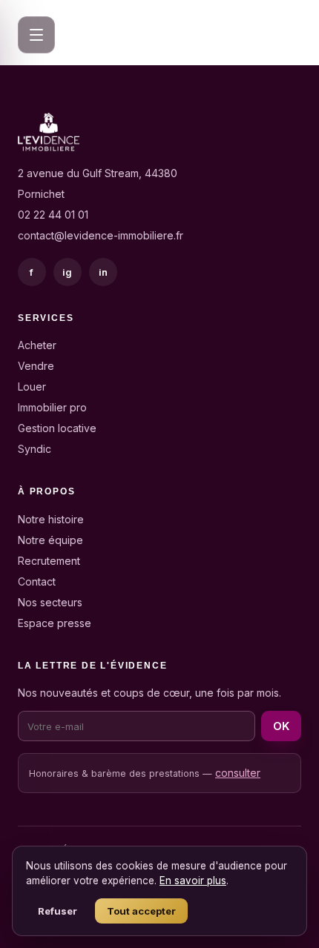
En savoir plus (193, 880)
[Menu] (36, 34)
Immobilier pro (52, 407)
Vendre (36, 365)
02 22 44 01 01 (53, 214)
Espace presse (54, 623)
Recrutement (49, 560)
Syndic (34, 448)
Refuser (57, 911)
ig (67, 272)
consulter (237, 772)
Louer (32, 386)
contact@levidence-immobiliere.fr (100, 235)
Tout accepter (141, 911)
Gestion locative (57, 428)
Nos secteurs (50, 602)
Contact (37, 581)
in (103, 272)
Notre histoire (51, 519)
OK (281, 726)
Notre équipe (50, 540)
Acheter (37, 345)
